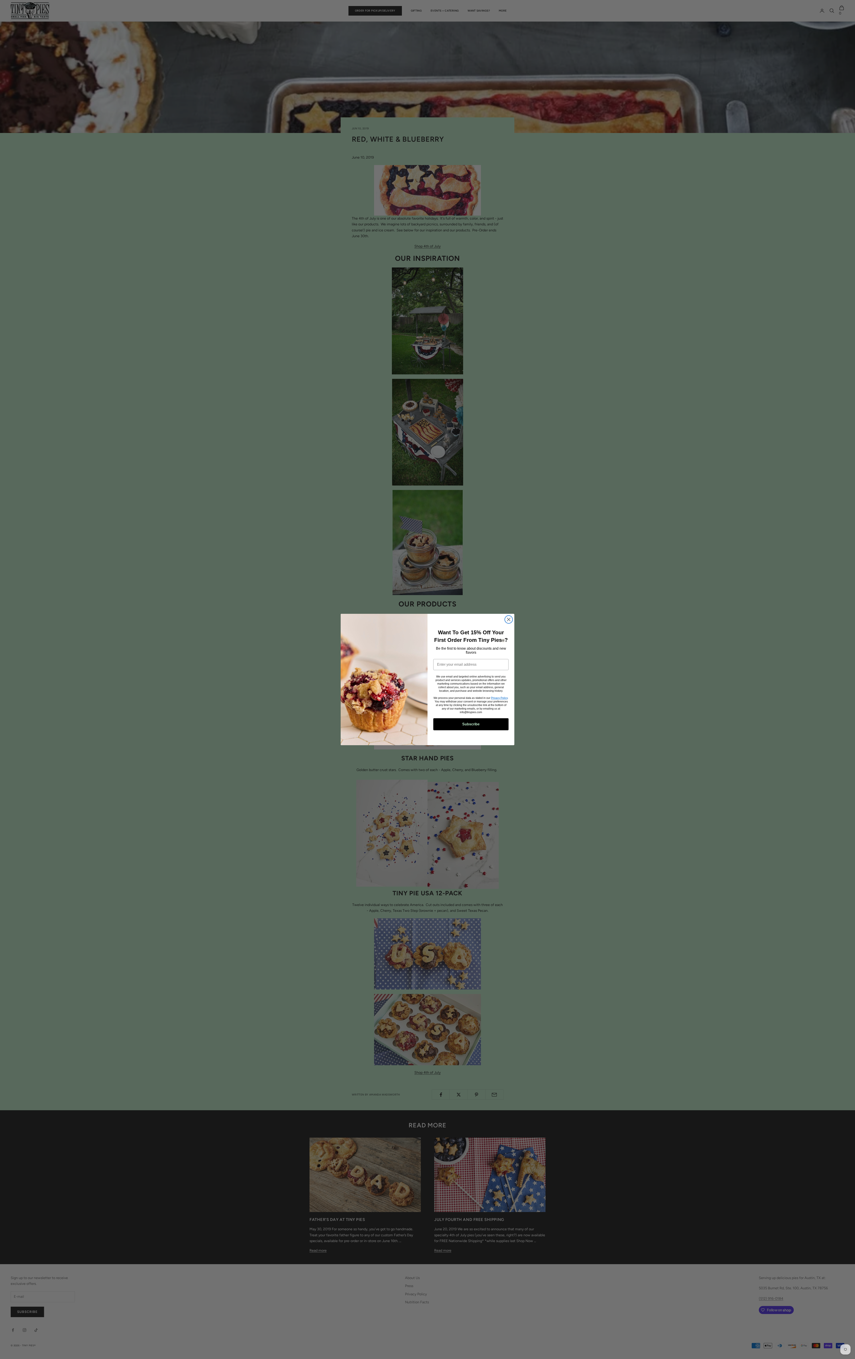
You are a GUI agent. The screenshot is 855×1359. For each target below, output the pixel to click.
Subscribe (471, 724)
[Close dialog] (509, 619)
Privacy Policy (499, 698)
